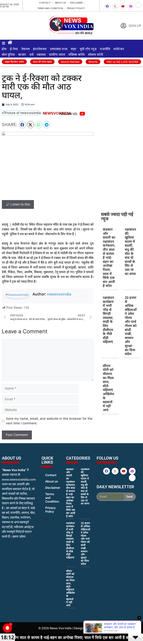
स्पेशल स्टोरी (95, 54)
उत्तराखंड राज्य (58, 49)
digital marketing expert (47, 515)
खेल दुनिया (8, 54)
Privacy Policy (76, 8)
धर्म (31, 54)
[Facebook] (107, 6)
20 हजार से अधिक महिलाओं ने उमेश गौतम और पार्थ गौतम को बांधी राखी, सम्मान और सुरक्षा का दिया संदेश (131, 325)
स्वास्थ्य (41, 54)
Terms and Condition (50, 8)
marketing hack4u (9, 548)
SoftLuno (98, 628)
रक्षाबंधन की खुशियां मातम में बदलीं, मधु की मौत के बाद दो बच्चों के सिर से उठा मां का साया (130, 251)
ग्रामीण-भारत (57, 54)
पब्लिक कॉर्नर (76, 54)
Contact (45, 2)
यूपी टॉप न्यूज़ (88, 49)
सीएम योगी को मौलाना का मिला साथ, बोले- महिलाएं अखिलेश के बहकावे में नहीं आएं (108, 387)
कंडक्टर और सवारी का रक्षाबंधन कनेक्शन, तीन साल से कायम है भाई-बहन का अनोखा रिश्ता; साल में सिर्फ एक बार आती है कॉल (109, 257)
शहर (73, 49)
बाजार (22, 54)
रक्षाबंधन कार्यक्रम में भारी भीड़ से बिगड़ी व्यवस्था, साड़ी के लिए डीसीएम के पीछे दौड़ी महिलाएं (108, 319)
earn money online (70, 612)
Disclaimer (76, 2)
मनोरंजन (118, 49)
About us (60, 2)
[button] (22, 124)
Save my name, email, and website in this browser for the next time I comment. (49, 421)
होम (4, 49)
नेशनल (25, 49)
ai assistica (99, 504)
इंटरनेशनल (39, 49)
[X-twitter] (115, 6)
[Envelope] (131, 6)
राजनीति (105, 49)
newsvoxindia (59, 294)
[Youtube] (123, 6)
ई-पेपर (14, 49)
